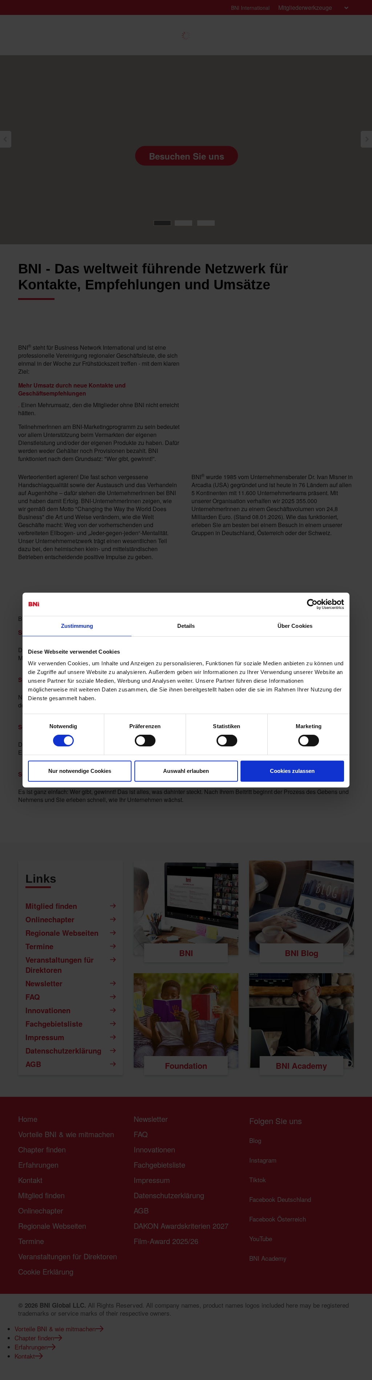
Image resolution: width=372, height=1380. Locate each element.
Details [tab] (186, 626)
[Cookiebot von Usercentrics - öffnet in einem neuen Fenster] (312, 604)
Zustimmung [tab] (77, 626)
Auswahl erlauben (186, 771)
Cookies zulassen (292, 771)
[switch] (145, 740)
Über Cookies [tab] (295, 626)
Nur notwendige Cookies (79, 771)
